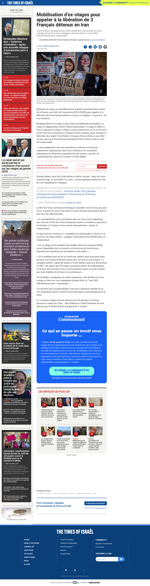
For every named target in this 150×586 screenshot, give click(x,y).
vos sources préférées (97, 40)
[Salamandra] (94, 582)
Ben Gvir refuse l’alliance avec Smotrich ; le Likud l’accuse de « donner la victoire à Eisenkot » (15, 411)
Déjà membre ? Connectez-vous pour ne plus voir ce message (72, 378)
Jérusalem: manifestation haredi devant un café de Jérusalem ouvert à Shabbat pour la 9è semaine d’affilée (16, 456)
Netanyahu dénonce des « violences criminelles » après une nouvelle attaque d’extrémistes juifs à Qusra (16, 46)
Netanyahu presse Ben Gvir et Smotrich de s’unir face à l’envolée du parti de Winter (16, 420)
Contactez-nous (65, 554)
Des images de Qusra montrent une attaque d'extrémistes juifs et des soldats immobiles (16, 82)
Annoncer (63, 550)
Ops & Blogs (28, 554)
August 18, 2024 (73, 202)
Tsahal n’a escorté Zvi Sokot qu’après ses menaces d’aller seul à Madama (16, 312)
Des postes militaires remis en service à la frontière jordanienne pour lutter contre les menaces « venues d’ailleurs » (16, 248)
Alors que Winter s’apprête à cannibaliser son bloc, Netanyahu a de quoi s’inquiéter (16, 402)
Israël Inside (28, 550)
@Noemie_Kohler (72, 191)
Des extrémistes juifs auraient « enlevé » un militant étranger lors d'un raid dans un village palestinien (16, 96)
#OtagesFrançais (76, 194)
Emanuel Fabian (17, 259)
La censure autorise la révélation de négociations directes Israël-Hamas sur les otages (62, 415)
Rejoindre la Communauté (115, 3)
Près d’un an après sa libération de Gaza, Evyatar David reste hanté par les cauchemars (14, 212)
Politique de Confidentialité (68, 543)
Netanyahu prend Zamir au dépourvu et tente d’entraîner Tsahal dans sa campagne (79, 443)
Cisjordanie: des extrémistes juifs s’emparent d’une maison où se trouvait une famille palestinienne (16, 285)
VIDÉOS (26, 561)
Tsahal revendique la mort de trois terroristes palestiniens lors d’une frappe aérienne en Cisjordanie (63, 444)
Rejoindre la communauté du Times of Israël (71, 371)
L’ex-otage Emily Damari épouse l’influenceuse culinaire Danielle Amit (47, 442)
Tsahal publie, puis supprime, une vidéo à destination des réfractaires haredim (15, 497)
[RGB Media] (76, 582)
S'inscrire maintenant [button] (95, 503)
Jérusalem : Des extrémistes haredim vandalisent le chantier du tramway (16, 489)
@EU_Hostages (88, 191)
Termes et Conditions (67, 540)
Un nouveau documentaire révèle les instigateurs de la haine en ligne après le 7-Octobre (95, 414)
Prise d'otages (62, 493)
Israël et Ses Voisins (44, 493)
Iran (54, 493)
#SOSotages (90, 194)
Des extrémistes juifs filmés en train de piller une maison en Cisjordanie (16, 304)
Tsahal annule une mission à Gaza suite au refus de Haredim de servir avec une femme (47, 413)
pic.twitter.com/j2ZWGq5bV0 (50, 197)
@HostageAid (43, 194)
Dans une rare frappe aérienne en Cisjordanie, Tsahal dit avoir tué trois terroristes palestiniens (16, 295)
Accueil (27, 540)
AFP (40, 46)
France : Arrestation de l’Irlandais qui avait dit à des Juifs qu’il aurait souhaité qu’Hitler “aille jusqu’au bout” (95, 444)
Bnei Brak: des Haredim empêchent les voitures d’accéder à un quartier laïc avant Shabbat (16, 480)
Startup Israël (29, 557)
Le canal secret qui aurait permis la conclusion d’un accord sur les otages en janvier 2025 (16, 165)
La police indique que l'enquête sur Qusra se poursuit (16, 129)
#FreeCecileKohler (59, 194)
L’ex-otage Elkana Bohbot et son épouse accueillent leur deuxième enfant (79, 413)
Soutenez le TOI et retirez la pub (138, 3)
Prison (95, 493)
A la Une (27, 564)
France (72, 493)
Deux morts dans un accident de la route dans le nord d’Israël (16, 346)
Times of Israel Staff (51, 46)
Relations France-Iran (83, 493)
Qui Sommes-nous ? (66, 547)
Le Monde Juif (29, 547)
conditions (97, 170)
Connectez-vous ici (100, 508)
